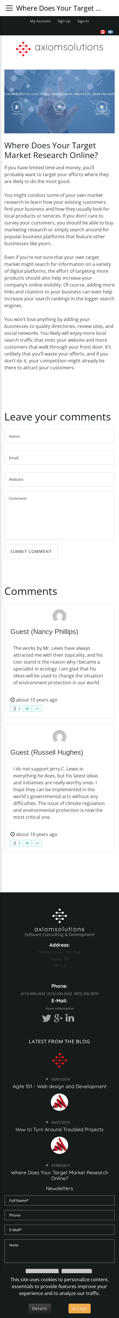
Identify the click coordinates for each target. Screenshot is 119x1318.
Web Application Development (59, 972)
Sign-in (83, 21)
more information (59, 1008)
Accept (79, 1308)
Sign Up (63, 21)
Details (39, 1308)
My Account (40, 21)
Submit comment (31, 551)
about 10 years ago (36, 700)
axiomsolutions (59, 929)
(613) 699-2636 (59, 993)
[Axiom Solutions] (59, 915)
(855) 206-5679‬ (86, 993)
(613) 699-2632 (33, 993)
